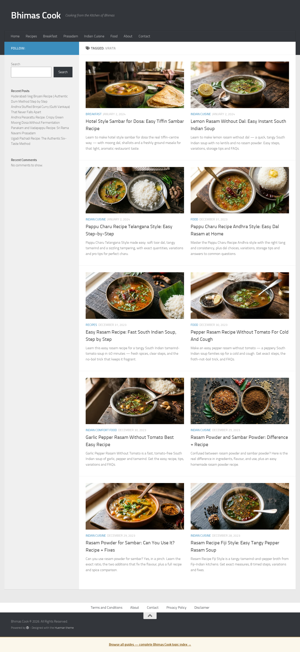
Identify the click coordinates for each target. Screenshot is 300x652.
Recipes (31, 36)
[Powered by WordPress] (27, 627)
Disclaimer (201, 607)
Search (15, 64)
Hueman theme (64, 627)
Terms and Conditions (106, 607)
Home (15, 36)
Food (113, 36)
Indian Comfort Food (101, 430)
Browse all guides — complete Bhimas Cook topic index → (150, 645)
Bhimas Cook (36, 15)
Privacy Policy (176, 607)
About (128, 36)
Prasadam (70, 36)
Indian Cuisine (94, 36)
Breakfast (50, 36)
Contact (144, 36)
